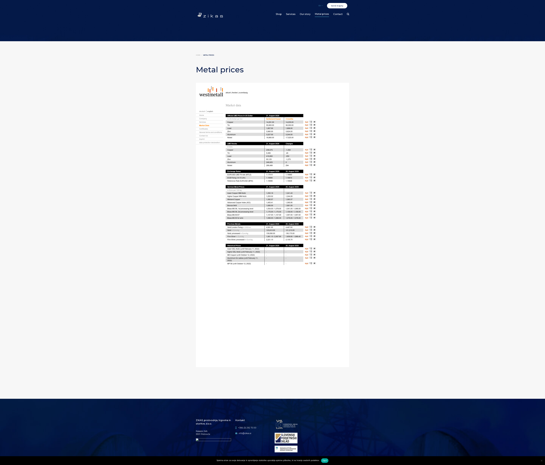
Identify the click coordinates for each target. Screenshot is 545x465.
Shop (279, 14)
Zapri (324, 460)
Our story (305, 14)
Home (198, 55)
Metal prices (322, 14)
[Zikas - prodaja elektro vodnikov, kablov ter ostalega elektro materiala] (210, 15)
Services (290, 14)
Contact (338, 14)
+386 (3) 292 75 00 (247, 427)
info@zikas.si (245, 433)
